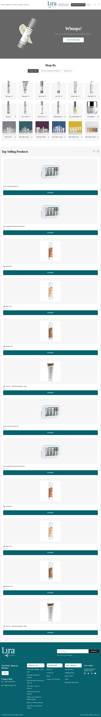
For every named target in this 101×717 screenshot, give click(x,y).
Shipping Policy (69, 672)
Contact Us (50, 672)
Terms (66, 679)
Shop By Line (68, 71)
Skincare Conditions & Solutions (50, 71)
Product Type (33, 71)
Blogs (48, 676)
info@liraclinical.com (10, 685)
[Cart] (98, 4)
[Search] (94, 4)
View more (50, 192)
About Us (49, 669)
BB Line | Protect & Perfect (35, 702)
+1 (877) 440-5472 (9, 681)
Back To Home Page (73, 40)
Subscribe (94, 651)
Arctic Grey (96, 714)
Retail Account (63, 4)
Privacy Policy (69, 669)
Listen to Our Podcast (53, 679)
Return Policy (69, 676)
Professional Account (78, 4)
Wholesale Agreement (71, 682)
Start (5, 673)
